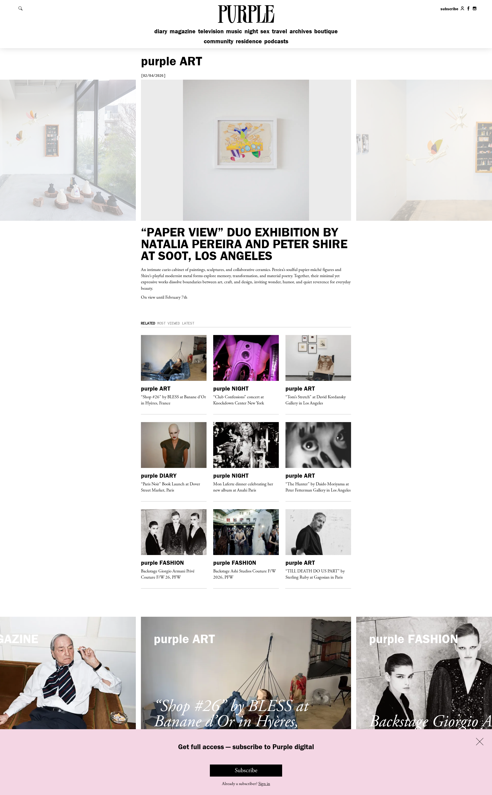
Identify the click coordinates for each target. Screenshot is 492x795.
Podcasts (276, 41)
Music (234, 31)
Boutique (326, 31)
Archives (301, 31)
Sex (265, 31)
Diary (160, 31)
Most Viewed (168, 323)
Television (211, 31)
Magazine (183, 31)
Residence (249, 41)
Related (148, 323)
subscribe (449, 9)
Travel (279, 31)
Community (218, 41)
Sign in (264, 784)
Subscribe (246, 770)
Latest (188, 323)
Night (251, 31)
